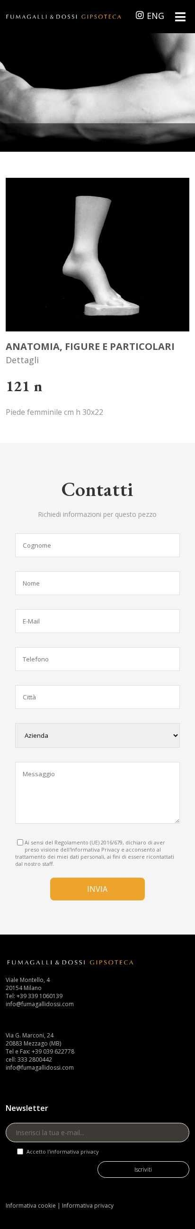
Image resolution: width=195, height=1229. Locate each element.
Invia (97, 889)
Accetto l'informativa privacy (63, 1151)
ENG (155, 15)
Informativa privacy (88, 1205)
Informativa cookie (31, 1205)
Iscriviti (143, 1169)
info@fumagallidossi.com (40, 1004)
